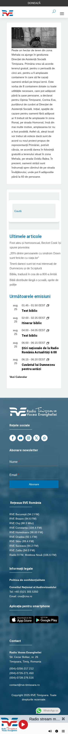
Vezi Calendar (18, 376)
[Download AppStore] (22, 622)
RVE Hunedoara (19, 532)
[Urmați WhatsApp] (44, 438)
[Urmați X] (36, 438)
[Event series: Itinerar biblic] (47, 317)
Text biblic (29, 311)
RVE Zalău (15, 550)
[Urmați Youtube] (20, 438)
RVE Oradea (17, 536)
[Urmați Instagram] (28, 438)
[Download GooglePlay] (46, 622)
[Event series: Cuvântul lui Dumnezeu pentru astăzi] (47, 359)
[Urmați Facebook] (12, 438)
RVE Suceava (17, 545)
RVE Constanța (18, 527)
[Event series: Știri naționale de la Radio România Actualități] (47, 342)
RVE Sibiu (15, 541)
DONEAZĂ (34, 3)
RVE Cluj (14, 523)
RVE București (18, 514)
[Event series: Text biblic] (47, 305)
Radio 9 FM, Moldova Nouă (25, 554)
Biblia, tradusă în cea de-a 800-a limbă (33, 274)
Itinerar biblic (32, 323)
